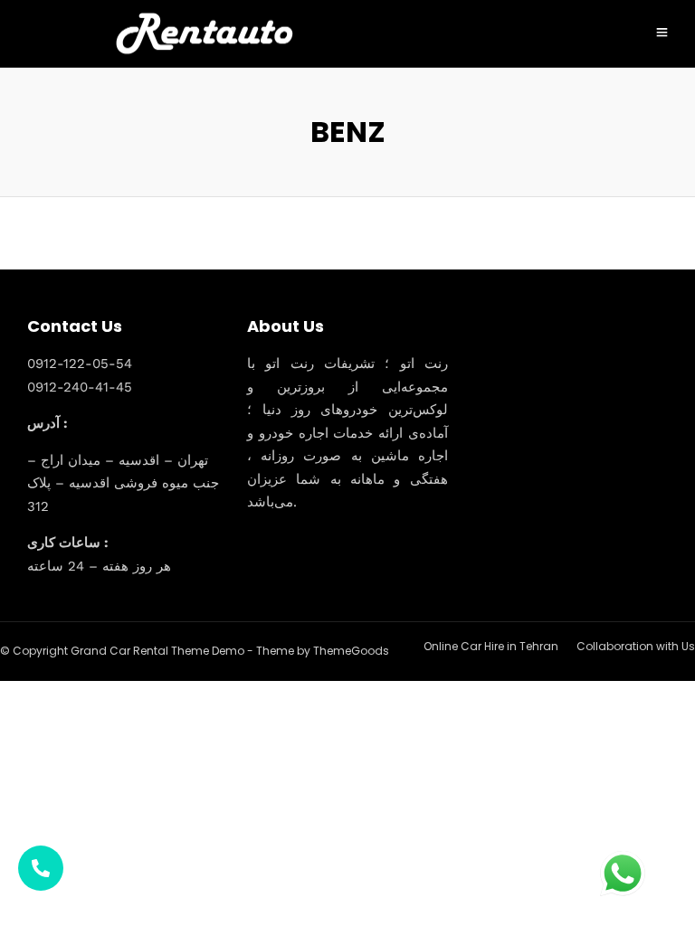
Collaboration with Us (635, 646)
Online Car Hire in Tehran (491, 646)
